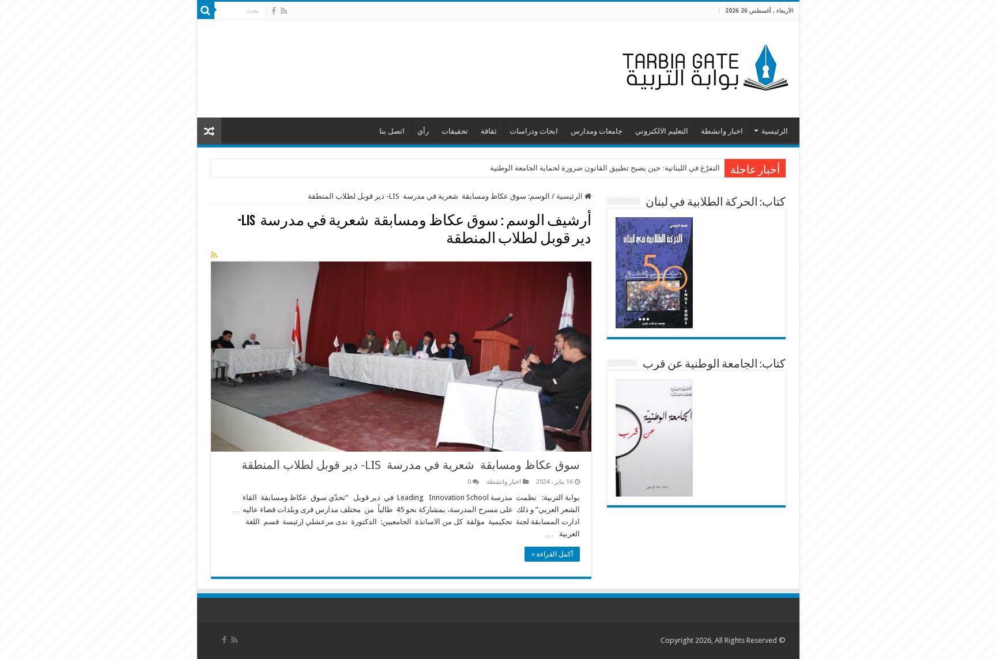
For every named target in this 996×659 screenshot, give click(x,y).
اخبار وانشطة (722, 131)
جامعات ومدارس (596, 131)
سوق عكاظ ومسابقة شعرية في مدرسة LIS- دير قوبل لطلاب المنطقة (411, 465)
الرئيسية (774, 131)
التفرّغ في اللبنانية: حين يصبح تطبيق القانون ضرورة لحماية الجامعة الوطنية (605, 168)
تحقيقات (455, 131)
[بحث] (205, 10)
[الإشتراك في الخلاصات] (214, 255)
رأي (423, 131)
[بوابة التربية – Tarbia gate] (703, 66)
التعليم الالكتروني (661, 131)
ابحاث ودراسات (534, 131)
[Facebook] (273, 11)
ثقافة (489, 131)
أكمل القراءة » (552, 554)
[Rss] (284, 11)
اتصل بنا (392, 131)
